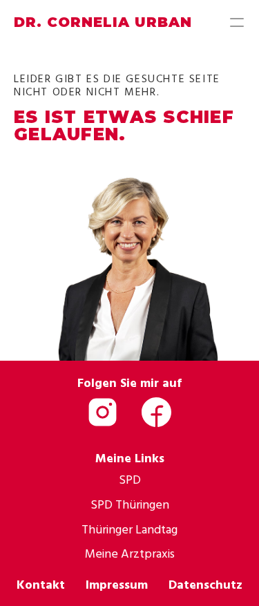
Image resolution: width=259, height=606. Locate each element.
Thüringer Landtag (129, 529)
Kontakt (41, 584)
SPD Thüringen (129, 504)
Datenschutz (205, 584)
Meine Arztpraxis (130, 553)
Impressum (117, 584)
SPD (130, 479)
